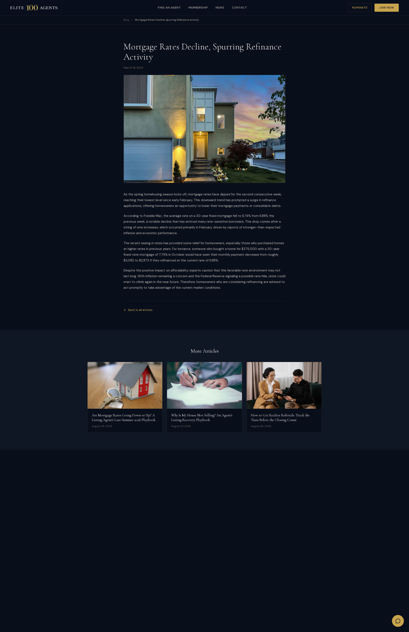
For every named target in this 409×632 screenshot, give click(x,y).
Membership (198, 7)
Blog (126, 20)
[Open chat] (398, 621)
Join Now (386, 7)
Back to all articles (140, 310)
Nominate (359, 7)
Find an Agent (169, 7)
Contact (239, 7)
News (220, 7)
